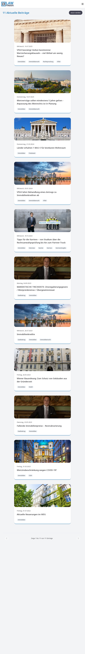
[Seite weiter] (78, 538)
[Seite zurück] (6, 538)
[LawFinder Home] (7, 4)
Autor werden (76, 13)
